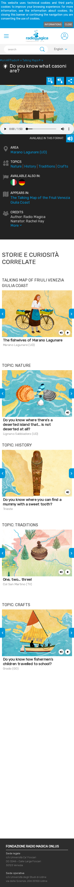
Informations (53, 24)
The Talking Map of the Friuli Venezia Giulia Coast (40, 200)
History (30, 166)
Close (68, 24)
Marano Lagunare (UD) (28, 152)
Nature (16, 166)
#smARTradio (9, 60)
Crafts (62, 166)
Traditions (46, 166)
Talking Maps (31, 60)
